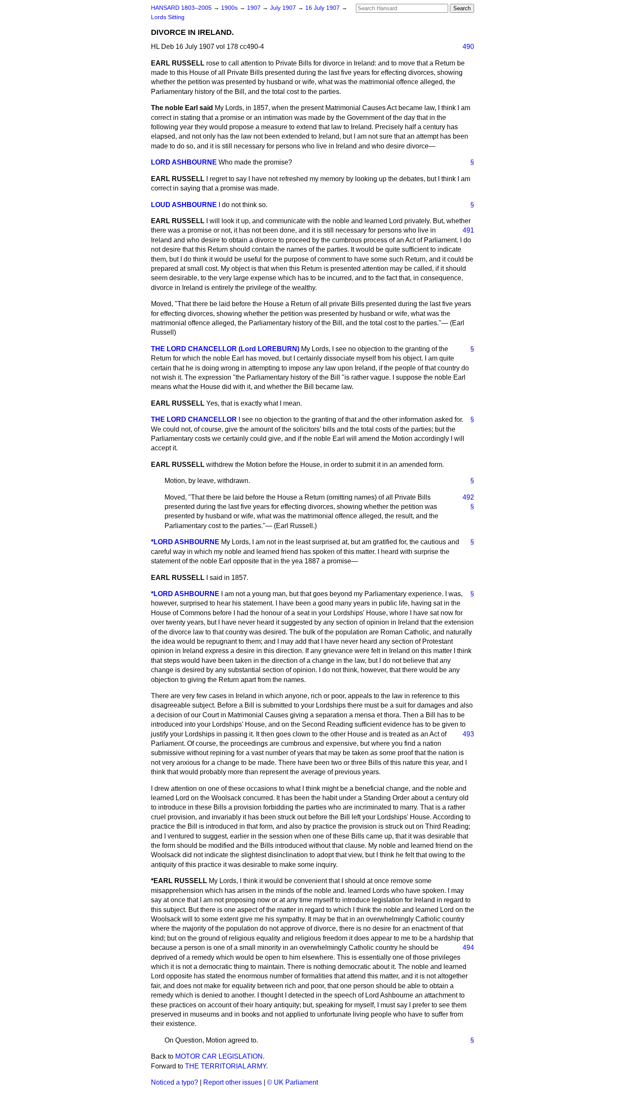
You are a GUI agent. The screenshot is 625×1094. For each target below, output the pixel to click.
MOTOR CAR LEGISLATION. (219, 1056)
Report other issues (232, 1082)
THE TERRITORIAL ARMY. (226, 1066)
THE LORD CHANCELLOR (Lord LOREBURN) (225, 348)
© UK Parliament (292, 1082)
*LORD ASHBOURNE (185, 542)
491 (468, 230)
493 (468, 734)
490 (468, 46)
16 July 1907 (323, 8)
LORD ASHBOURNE (184, 162)
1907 (254, 8)
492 (468, 497)
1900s (230, 8)
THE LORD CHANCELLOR (194, 419)
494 (468, 947)
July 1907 (284, 8)
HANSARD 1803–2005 (181, 8)
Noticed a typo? (174, 1082)
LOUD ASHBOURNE (184, 204)
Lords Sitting (168, 17)
